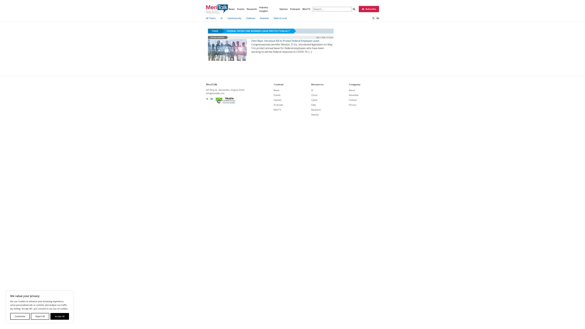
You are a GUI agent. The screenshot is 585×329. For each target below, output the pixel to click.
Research (252, 9)
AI (221, 18)
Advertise (353, 95)
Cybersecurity (234, 18)
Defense (250, 18)
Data (313, 105)
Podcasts (295, 9)
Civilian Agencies (217, 37)
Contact (353, 100)
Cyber (314, 100)
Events (240, 9)
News (232, 9)
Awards (315, 114)
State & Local (280, 18)
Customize (20, 316)
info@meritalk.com (215, 93)
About (352, 90)
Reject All (40, 316)
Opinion (283, 9)
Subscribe (370, 9)
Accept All (59, 316)
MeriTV (306, 9)
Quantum (264, 18)
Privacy (352, 105)
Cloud (314, 95)
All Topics (211, 18)
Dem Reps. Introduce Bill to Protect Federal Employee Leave (285, 40)
